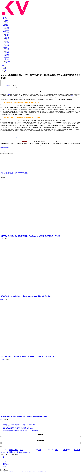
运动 (23, 452)
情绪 (53, 450)
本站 (5, 462)
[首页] (3, 456)
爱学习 (6, 24)
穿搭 (15, 452)
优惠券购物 (6, 57)
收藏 (3, 153)
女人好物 (7, 30)
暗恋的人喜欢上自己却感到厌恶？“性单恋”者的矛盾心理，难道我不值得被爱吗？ (26, 296)
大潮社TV (8, 59)
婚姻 (37, 450)
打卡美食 (7, 42)
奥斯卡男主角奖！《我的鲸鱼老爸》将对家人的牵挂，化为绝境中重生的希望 (19, 424)
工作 (45, 450)
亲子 (13, 450)
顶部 (5, 466)
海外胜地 (7, 45)
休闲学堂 (6, 40)
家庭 (39, 450)
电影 (10, 452)
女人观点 (7, 49)
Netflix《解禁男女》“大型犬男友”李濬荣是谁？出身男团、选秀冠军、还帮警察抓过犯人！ (28, 356)
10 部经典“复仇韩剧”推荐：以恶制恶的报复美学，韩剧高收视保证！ (17, 426)
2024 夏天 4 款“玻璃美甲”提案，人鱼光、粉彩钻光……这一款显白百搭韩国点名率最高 (21, 430)
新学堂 (5, 18)
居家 (43, 449)
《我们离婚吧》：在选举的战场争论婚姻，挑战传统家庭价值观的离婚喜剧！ (24, 416)
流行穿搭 (7, 27)
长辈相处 (7, 38)
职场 (21, 452)
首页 (5, 17)
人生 (16, 450)
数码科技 (8, 62)
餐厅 (27, 452)
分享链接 (11, 153)
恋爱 (51, 449)
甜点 (4, 452)
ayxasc (2, 151)
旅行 (68, 450)
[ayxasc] (3, 85)
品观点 (6, 21)
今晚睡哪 (7, 44)
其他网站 (5, 58)
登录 (3, 65)
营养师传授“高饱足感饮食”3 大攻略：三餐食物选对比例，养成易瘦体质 (18, 428)
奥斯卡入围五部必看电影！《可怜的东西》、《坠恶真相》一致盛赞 (16, 427)
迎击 (8, 147)
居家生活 (7, 35)
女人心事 (7, 48)
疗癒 (12, 452)
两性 (10, 450)
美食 (18, 452)
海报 (6, 153)
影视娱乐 (7, 55)
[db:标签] (5, 450)
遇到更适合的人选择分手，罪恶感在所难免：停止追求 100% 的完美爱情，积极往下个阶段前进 (30, 236)
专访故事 (7, 54)
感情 (56, 450)
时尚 (73, 449)
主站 (5, 463)
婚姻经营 (7, 32)
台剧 (4, 147)
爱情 (9, 94)
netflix (1, 147)
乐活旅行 (7, 41)
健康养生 (7, 37)
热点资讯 (8, 61)
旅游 (65, 450)
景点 (75, 450)
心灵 (49, 450)
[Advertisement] (36, 162)
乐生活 (6, 22)
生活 (6, 452)
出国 (25, 449)
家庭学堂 (6, 31)
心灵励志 (7, 51)
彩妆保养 (7, 28)
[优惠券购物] (3, 457)
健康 (21, 450)
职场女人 (7, 52)
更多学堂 (5, 47)
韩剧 (25, 452)
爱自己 (1, 452)
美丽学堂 (6, 25)
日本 (70, 450)
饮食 (29, 452)
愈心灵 (6, 20)
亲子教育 (7, 34)
